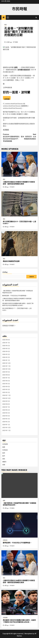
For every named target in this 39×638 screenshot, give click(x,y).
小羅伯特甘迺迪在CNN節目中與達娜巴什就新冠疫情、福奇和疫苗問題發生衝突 (19, 183)
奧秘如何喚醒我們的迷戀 (11, 261)
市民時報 (19, 9)
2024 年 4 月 (6, 416)
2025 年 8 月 (6, 375)
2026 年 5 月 (6, 348)
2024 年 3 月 (6, 419)
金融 (3, 464)
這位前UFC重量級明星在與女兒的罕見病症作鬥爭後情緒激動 (11, 137)
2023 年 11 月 (6, 430)
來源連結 (6, 130)
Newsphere (28, 634)
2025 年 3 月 (6, 389)
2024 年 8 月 (6, 404)
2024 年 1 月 (6, 424)
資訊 (5, 24)
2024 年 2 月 (6, 421)
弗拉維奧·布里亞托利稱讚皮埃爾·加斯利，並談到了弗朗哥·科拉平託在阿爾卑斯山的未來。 (19, 621)
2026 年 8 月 (6, 340)
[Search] (36, 17)
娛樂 (3, 447)
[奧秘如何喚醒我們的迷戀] (19, 243)
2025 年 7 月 (6, 378)
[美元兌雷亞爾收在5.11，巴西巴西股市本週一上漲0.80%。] (19, 203)
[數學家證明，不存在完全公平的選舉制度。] (19, 525)
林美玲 (12, 187)
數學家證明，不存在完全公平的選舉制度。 (15, 295)
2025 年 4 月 (6, 386)
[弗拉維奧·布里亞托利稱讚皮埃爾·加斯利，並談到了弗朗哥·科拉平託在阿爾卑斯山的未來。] (19, 602)
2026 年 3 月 (6, 354)
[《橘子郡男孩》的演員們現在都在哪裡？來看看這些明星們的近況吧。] (19, 485)
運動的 (4, 461)
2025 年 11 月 (6, 366)
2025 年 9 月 (6, 372)
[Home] (4, 17)
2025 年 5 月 (6, 383)
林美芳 (12, 264)
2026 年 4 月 (6, 351)
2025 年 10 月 (6, 369)
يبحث (4, 272)
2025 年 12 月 (6, 363)
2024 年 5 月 (6, 413)
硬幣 (15, 67)
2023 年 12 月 (6, 427)
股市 (3, 456)
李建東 (16, 42)
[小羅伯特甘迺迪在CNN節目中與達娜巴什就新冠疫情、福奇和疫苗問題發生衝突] (19, 164)
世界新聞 (5, 444)
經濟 (3, 453)
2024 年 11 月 (6, 395)
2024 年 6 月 (6, 410)
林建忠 (12, 508)
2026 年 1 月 (6, 360)
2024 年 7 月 (6, 407)
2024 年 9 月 (6, 401)
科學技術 (5, 450)
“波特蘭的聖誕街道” (23, 70)
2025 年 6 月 (6, 380)
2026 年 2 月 (6, 357)
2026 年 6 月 (6, 345)
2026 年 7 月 (6, 342)
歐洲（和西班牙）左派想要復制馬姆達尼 (28, 136)
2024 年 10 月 (6, 398)
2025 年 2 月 (6, 392)
